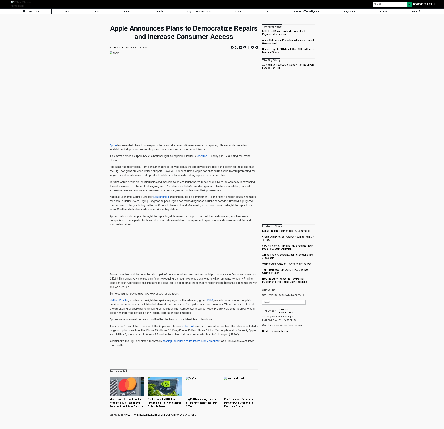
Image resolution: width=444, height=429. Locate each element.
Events (383, 11)
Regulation (349, 11)
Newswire (419, 4)
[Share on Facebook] (232, 47)
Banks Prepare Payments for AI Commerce (286, 230)
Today (67, 11)
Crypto (238, 11)
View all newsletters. (286, 311)
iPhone (134, 415)
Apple (127, 415)
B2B (97, 11)
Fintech (159, 11)
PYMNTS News (176, 415)
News (142, 415)
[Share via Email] (245, 47)
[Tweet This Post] (236, 47)
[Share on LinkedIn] (240, 47)
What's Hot (191, 415)
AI (268, 11)
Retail (127, 11)
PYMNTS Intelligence (306, 11)
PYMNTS (118, 47)
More (415, 11)
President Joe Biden (157, 415)
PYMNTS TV (32, 11)
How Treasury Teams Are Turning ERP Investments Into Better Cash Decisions (284, 280)
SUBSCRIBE (430, 4)
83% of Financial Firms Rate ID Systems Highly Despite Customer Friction (287, 247)
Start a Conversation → (275, 331)
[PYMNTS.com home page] (22, 4)
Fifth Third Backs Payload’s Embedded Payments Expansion (283, 33)
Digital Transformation (199, 11)
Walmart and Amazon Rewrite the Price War (286, 263)
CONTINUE (270, 311)
